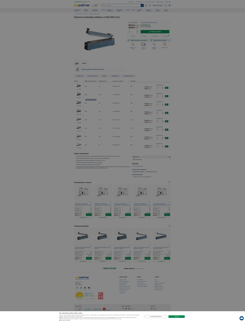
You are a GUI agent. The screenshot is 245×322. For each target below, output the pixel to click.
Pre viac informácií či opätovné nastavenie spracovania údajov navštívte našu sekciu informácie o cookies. (102, 318)
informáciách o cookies (78, 318)
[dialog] (122, 316)
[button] (100, 320)
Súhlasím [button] (176, 316)
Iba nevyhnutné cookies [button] (155, 316)
